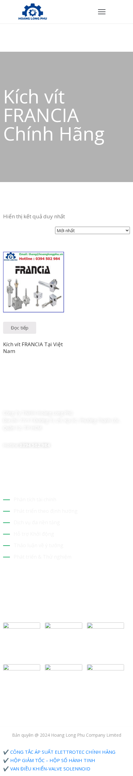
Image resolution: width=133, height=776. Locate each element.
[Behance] (59, 400)
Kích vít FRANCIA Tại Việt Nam (33, 347)
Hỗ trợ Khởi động (34, 533)
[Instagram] (27, 400)
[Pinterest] (38, 400)
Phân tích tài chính (35, 499)
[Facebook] (5, 400)
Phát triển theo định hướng (46, 511)
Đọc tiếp (19, 328)
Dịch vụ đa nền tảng (37, 522)
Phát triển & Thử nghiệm (42, 556)
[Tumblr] (48, 400)
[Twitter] (16, 400)
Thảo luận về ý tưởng (38, 545)
